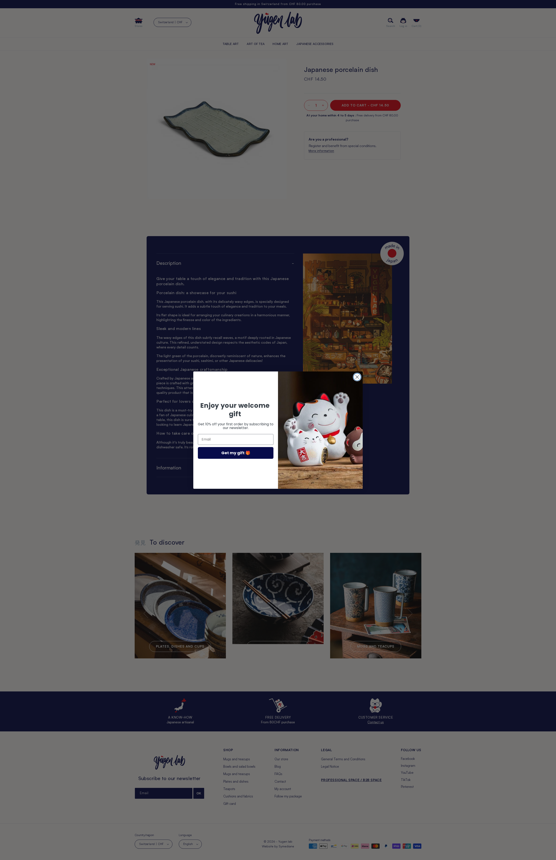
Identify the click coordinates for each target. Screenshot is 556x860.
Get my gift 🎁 (235, 453)
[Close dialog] (357, 377)
